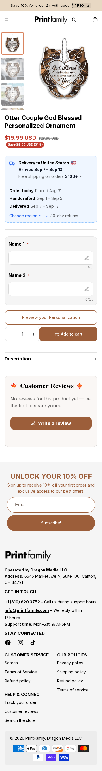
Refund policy (18, 681)
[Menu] (6, 19)
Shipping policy (71, 672)
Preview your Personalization (51, 317)
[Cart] (95, 20)
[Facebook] (8, 643)
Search (11, 663)
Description (18, 359)
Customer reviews (21, 711)
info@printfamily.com (27, 610)
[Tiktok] (33, 643)
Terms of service (73, 690)
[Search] (74, 20)
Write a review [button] (54, 423)
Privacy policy (70, 663)
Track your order (21, 702)
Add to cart (71, 334)
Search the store (20, 720)
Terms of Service (21, 672)
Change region (23, 215)
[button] (51, 244)
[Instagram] (20, 643)
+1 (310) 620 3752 (22, 601)
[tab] (12, 43)
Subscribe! (51, 522)
